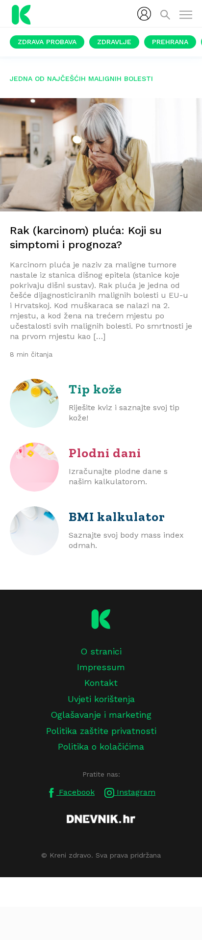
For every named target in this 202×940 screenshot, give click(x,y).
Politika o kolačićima (101, 746)
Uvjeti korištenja (101, 699)
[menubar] (144, 14)
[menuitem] (144, 14)
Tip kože (95, 389)
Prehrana (170, 42)
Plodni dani (105, 453)
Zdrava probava (47, 42)
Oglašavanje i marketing (101, 714)
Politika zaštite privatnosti (101, 731)
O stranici (101, 651)
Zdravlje (114, 42)
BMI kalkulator (117, 516)
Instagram (134, 792)
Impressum (101, 667)
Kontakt (101, 683)
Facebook (75, 792)
